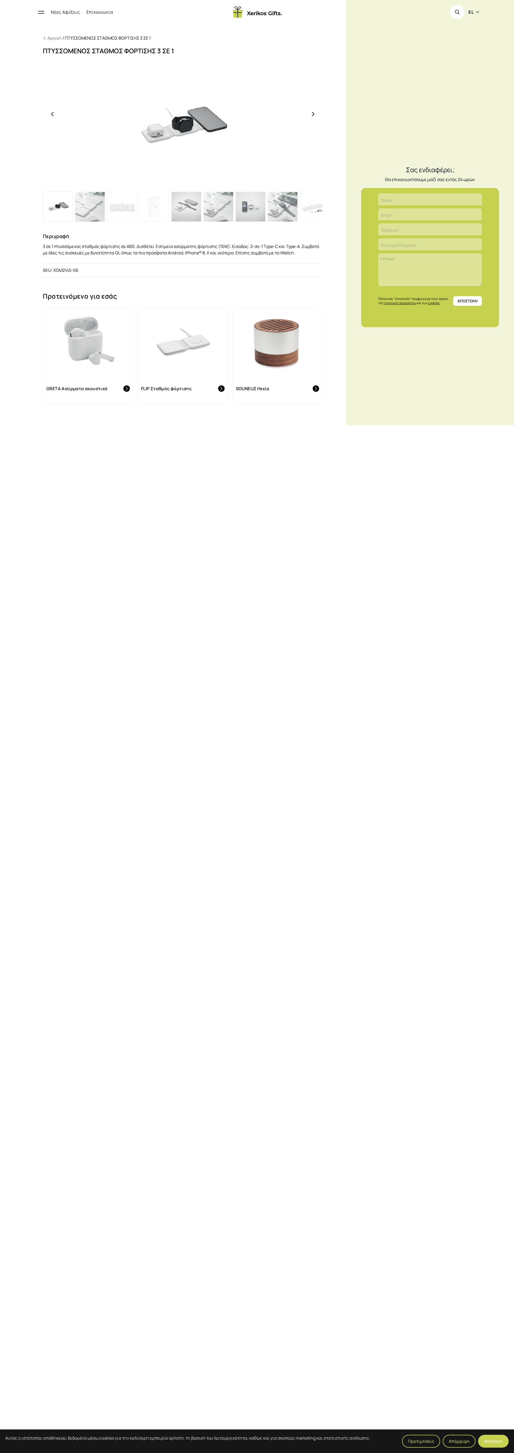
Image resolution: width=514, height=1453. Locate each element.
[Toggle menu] (41, 12)
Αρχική (54, 38)
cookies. (434, 303)
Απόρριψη (459, 1441)
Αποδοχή (493, 1441)
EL (471, 12)
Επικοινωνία (99, 12)
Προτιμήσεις (421, 1441)
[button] (183, 126)
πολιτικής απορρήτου (400, 303)
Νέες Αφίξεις (65, 12)
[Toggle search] (457, 12)
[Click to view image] (58, 207)
